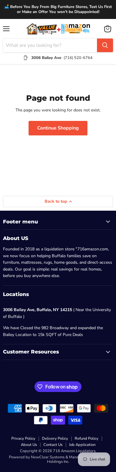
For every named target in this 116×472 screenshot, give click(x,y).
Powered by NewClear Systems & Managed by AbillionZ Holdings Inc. (58, 459)
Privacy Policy (23, 438)
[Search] (105, 45)
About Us (29, 444)
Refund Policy (86, 438)
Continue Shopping (58, 128)
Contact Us (52, 444)
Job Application (82, 444)
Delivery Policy (55, 438)
